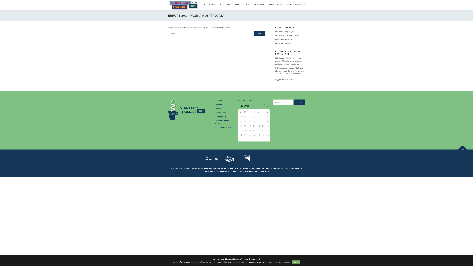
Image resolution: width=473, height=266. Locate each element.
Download (219, 109)
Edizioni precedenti (223, 127)
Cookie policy (220, 116)
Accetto (296, 262)
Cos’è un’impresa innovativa (287, 35)
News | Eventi (275, 5)
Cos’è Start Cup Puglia (284, 31)
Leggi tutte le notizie (284, 79)
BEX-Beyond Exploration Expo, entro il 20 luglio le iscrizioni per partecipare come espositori (289, 61)
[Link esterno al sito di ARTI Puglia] (211, 158)
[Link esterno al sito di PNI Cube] (247, 158)
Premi (236, 5)
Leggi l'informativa (180, 262)
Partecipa (225, 5)
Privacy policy (221, 112)
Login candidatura (295, 5)
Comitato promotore (254, 5)
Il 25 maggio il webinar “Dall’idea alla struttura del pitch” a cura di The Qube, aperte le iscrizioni (289, 71)
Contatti (218, 105)
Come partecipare (283, 43)
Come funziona (209, 5)
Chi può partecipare (283, 39)
